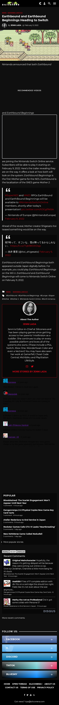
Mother (6, 299)
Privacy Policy (45, 687)
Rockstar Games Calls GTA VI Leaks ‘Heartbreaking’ (29, 527)
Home (7, 684)
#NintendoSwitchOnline (33, 202)
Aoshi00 (16, 581)
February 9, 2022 (14, 218)
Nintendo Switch (15, 12)
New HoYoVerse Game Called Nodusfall (22, 534)
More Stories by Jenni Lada (29, 371)
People (6, 552)
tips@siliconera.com (35, 701)
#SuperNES (11, 195)
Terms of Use (27, 687)
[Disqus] (29, 411)
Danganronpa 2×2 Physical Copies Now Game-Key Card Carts (27, 592)
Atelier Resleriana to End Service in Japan (24, 520)
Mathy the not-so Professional (27, 600)
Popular (21, 552)
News (4, 12)
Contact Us (11, 687)
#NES (27, 195)
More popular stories (13, 542)
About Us (49, 684)
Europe (44, 296)
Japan (52, 296)
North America (49, 299)
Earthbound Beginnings (29, 296)
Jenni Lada (16, 25)
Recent (13, 552)
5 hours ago (12, 576)
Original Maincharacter (24, 560)
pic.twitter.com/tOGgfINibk (37, 209)
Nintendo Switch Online (31, 299)
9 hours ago (42, 606)
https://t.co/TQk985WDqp (25, 245)
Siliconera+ (35, 684)
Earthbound (12, 296)
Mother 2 (15, 299)
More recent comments (13, 618)
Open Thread (19, 684)
